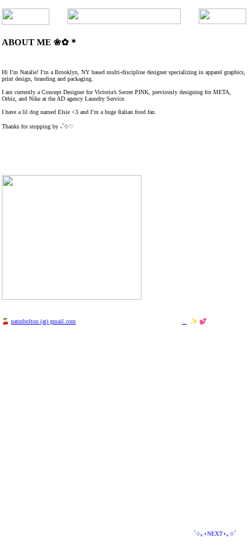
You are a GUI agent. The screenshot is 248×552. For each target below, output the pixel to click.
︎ (184, 321)
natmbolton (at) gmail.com (43, 321)
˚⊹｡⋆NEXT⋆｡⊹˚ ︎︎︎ (218, 533)
